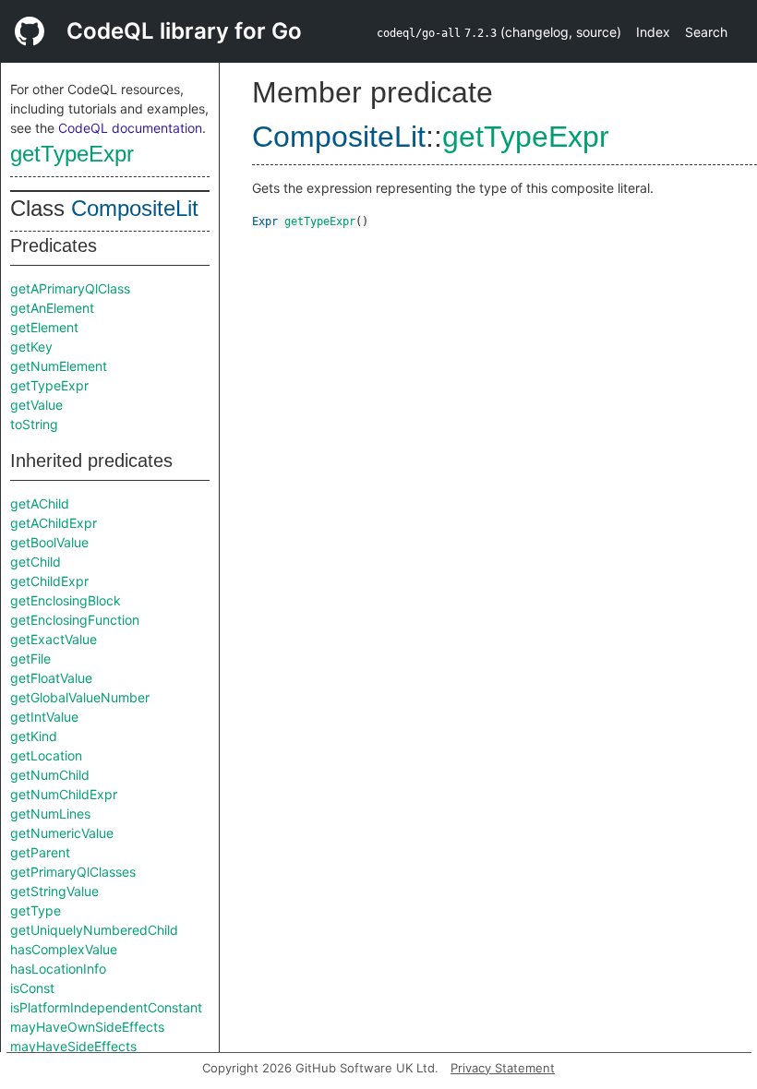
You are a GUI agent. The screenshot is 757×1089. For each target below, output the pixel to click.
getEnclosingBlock (65, 600)
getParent (40, 852)
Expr (265, 221)
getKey (31, 346)
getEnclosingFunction (74, 620)
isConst (32, 988)
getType (35, 910)
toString (34, 424)
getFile (30, 658)
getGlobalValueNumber (80, 697)
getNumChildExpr (63, 794)
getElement (44, 327)
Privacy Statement (503, 1067)
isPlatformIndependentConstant (106, 1007)
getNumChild (50, 775)
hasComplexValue (63, 949)
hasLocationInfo (58, 968)
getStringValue (54, 891)
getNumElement (58, 366)
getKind (33, 736)
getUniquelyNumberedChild (94, 930)
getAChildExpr (53, 523)
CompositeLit (134, 208)
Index (653, 32)
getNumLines (50, 813)
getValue (36, 405)
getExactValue (53, 639)
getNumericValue (62, 833)
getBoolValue (49, 542)
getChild (35, 561)
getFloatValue (51, 678)
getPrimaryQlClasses (73, 872)
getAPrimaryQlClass (70, 288)
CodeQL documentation (130, 128)
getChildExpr (49, 581)
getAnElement (52, 308)
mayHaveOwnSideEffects (87, 1027)
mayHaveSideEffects (73, 1046)
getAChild (39, 503)
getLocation (46, 755)
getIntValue (44, 716)
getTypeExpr (72, 153)
